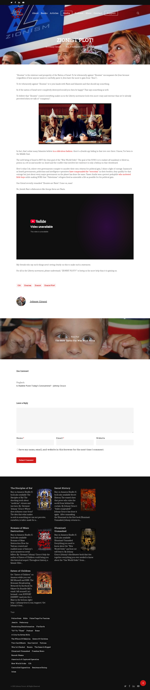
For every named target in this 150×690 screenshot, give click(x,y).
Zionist (38, 285)
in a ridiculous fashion (62, 151)
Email (60, 438)
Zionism (27, 285)
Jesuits (14, 622)
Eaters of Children (40, 639)
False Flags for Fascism (40, 618)
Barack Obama (17, 655)
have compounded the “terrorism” (84, 171)
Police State (16, 618)
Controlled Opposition (20, 667)
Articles (74, 33)
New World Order (18, 663)
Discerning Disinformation (22, 626)
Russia (29, 647)
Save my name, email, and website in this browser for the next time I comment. (61, 449)
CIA (19, 285)
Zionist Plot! (49, 285)
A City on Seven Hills (20, 635)
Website (100, 438)
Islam (13, 672)
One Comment (96, 47)
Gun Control (33, 643)
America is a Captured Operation (25, 659)
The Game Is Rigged (42, 647)
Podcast (29, 631)
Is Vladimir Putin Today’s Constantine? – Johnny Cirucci (41, 385)
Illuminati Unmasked (20, 651)
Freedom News (38, 651)
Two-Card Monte (18, 643)
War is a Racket (18, 647)
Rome (37, 631)
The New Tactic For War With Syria (75, 338)
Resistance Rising (39, 667)
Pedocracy (23, 622)
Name (20, 438)
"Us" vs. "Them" (17, 631)
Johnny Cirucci (54, 47)
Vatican (43, 643)
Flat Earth (40, 626)
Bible (25, 618)
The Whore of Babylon (21, 639)
